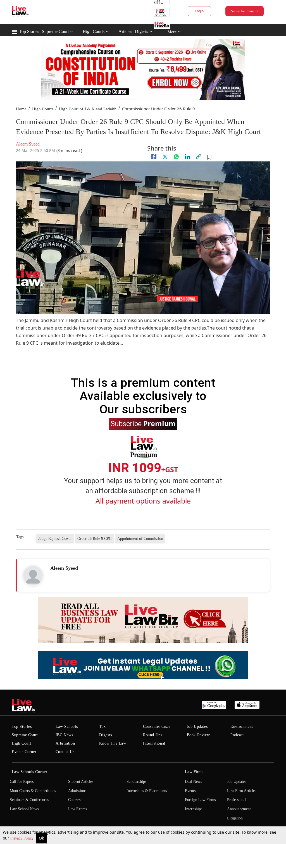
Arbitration (65, 743)
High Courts (93, 31)
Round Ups (152, 735)
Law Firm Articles (241, 791)
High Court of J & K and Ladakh (87, 109)
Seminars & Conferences (29, 800)
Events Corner (24, 752)
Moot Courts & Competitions (33, 791)
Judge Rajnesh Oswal (55, 539)
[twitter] (165, 156)
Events (190, 791)
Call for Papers (22, 781)
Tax (102, 726)
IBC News (64, 735)
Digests (141, 31)
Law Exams (77, 809)
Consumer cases (156, 726)
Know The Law (112, 743)
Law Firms (194, 771)
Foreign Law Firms (200, 800)
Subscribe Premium (244, 11)
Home (21, 109)
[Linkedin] (187, 156)
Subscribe (143, 423)
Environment (241, 726)
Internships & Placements (147, 791)
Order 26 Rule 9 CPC (94, 539)
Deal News (193, 781)
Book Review (198, 735)
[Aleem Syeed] (33, 575)
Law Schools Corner (29, 771)
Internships (193, 809)
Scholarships (136, 781)
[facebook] (153, 156)
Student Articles (80, 781)
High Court (21, 743)
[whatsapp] (176, 156)
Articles (125, 31)
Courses (74, 800)
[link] (198, 156)
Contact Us (65, 752)
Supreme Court (55, 31)
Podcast (237, 735)
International (154, 743)
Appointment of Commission (140, 539)
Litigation (235, 818)
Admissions (77, 791)
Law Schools (67, 726)
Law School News (24, 809)
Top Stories (29, 31)
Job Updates (197, 726)
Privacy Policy (22, 838)
